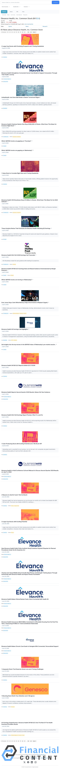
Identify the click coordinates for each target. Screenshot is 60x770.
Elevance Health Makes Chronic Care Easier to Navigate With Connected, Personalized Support (29, 646)
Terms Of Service (44, 758)
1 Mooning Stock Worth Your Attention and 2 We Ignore (18, 696)
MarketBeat (5, 108)
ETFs (17, 11)
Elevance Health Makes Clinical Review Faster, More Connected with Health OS (25, 599)
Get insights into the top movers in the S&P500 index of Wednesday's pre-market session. (29, 344)
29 (30, 32)
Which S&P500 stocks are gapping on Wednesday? (17, 150)
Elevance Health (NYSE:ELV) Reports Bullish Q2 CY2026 (18, 365)
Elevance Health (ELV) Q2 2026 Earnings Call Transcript (18, 255)
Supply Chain (16, 505)
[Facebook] (28, 762)
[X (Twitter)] (24, 762)
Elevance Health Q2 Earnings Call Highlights (15, 329)
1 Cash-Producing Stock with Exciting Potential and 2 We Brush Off (21, 443)
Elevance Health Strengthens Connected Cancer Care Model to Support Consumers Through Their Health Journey (29, 73)
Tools (23, 11)
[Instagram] (35, 762)
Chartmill (4, 155)
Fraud (23, 735)
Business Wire (5, 81)
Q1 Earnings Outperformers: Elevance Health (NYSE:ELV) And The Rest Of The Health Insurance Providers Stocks (26, 723)
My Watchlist (15, 6)
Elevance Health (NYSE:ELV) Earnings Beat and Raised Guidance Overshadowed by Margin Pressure (28, 269)
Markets (4, 11)
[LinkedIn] (31, 762)
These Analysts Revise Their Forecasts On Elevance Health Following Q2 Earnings (26, 228)
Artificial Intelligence (16, 313)
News (8, 14)
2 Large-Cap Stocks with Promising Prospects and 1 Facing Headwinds (22, 46)
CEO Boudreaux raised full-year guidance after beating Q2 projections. (21, 260)
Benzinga (4, 239)
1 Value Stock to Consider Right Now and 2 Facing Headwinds (19, 173)
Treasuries (25, 14)
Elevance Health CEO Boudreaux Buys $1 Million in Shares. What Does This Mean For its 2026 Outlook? (29, 200)
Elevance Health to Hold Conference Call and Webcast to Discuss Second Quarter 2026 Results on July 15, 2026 (30, 471)
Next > (34, 32)
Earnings (14, 264)
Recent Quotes (5, 6)
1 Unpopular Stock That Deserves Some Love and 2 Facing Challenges (22, 669)
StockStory (5, 57)
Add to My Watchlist (28, 24)
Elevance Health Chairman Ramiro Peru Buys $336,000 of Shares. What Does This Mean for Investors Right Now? (28, 125)
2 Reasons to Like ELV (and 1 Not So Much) (14, 495)
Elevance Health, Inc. (7, 396)
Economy (21, 313)
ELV (37, 18)
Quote (10, 26)
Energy (12, 532)
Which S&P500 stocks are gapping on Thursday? (16, 141)
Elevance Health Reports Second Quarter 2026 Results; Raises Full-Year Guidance (25, 392)
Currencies (13, 14)
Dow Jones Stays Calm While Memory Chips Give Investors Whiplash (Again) (25, 302)
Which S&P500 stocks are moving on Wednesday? (17, 279)
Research (45, 26)
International (19, 14)
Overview (4, 14)
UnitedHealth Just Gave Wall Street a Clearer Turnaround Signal (21, 97)
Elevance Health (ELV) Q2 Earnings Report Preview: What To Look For (22, 415)
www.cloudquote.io (41, 754)
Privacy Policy (34, 758)
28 (28, 32)
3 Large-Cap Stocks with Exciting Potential (14, 521)
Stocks (11, 11)
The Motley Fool (5, 136)
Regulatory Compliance (16, 136)
